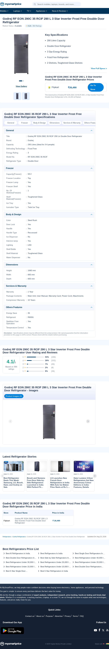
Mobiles (3, 11)
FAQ (82, 616)
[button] (35, 4)
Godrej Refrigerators (19, 536)
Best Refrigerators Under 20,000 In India (89, 562)
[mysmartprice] (11, 4)
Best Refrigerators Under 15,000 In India (20, 567)
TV (28, 11)
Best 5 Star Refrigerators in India (54, 571)
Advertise (59, 616)
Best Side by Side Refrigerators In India (54, 558)
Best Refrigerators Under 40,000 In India (89, 558)
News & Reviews (59, 11)
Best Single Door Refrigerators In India (89, 553)
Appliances (40, 11)
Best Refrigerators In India (51, 553)
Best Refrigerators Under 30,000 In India (20, 562)
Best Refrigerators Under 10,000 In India (55, 567)
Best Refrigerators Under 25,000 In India (55, 562)
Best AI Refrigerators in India (18, 553)
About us (40, 616)
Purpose (49, 616)
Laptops (16, 11)
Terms (75, 616)
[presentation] (10, 421)
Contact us (29, 616)
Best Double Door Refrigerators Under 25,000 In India (88, 567)
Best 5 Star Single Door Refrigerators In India (16, 571)
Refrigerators (7, 536)
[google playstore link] (12, 633)
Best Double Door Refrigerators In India (20, 558)
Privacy (68, 616)
